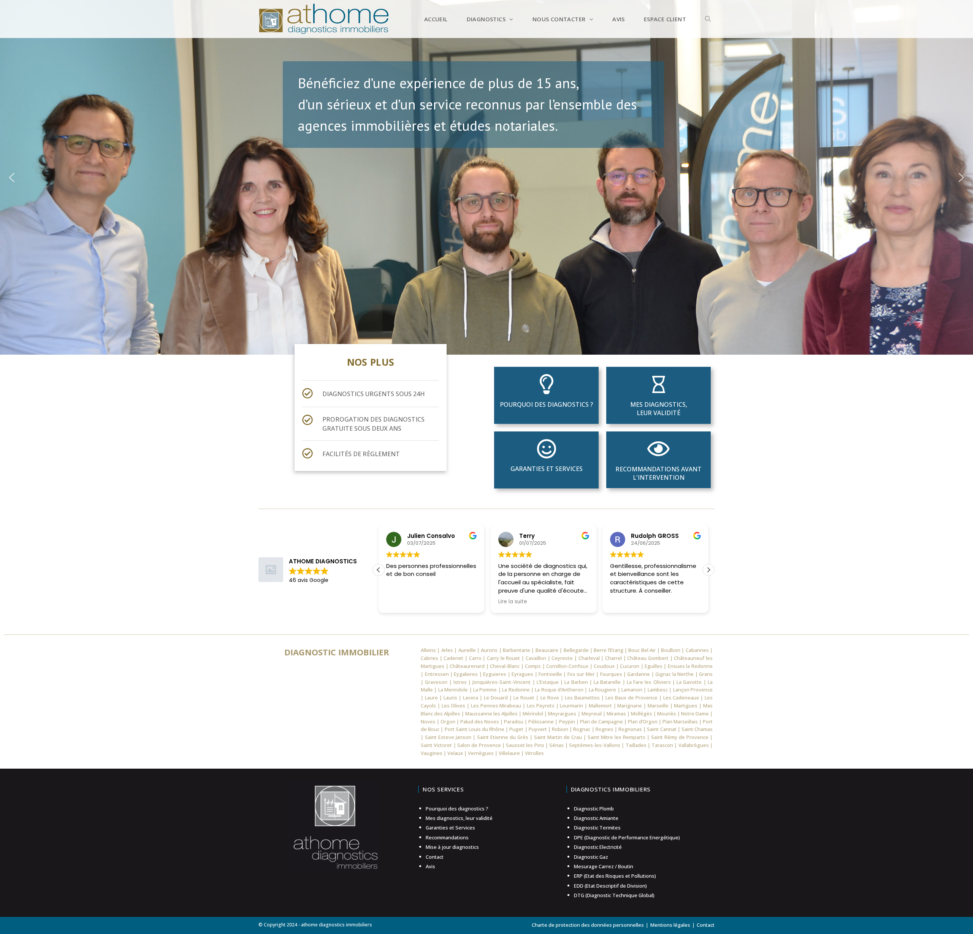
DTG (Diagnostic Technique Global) (614, 895)
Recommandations (447, 837)
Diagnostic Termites (597, 827)
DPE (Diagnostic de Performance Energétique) (627, 837)
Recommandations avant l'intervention (658, 473)
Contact (435, 856)
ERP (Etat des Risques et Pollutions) (615, 875)
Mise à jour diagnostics (452, 847)
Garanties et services (546, 469)
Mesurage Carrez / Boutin (603, 866)
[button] (12, 177)
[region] (486, 177)
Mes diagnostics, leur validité (658, 408)
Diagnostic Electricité (598, 847)
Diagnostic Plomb (594, 808)
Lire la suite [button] (512, 601)
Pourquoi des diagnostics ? (546, 404)
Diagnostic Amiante (596, 818)
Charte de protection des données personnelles (588, 924)
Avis (430, 866)
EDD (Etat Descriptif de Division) (610, 885)
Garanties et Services (450, 827)
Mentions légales (670, 924)
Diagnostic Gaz (591, 856)
